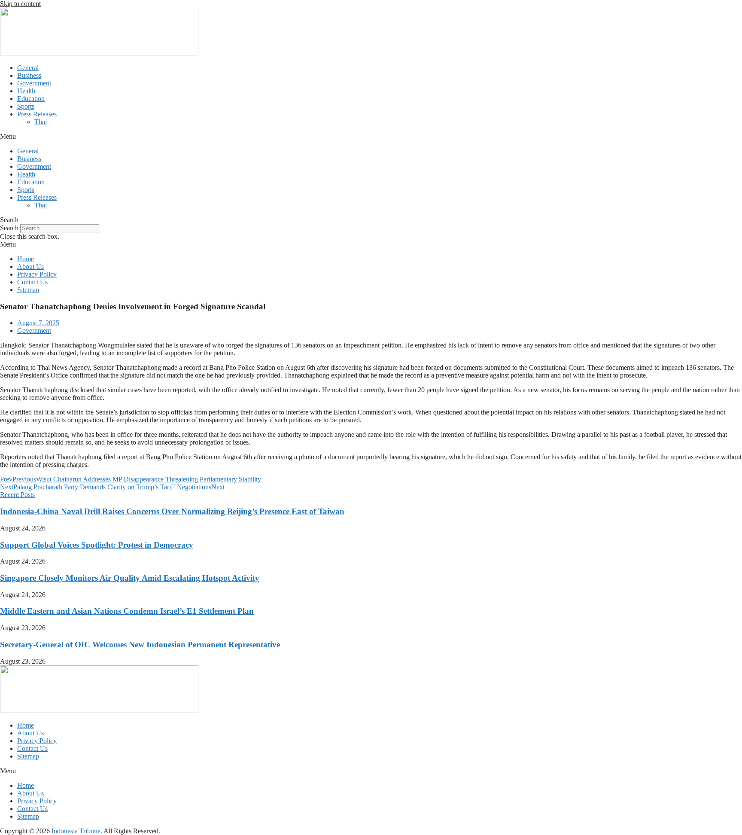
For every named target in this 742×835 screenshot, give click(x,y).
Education (31, 98)
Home (25, 258)
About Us (30, 266)
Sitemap (28, 289)
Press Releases (37, 114)
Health (26, 90)
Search (9, 228)
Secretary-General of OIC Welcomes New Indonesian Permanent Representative (140, 644)
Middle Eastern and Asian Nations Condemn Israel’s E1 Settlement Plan (127, 611)
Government (34, 83)
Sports (25, 106)
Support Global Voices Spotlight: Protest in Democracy (96, 544)
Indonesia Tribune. (77, 831)
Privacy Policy (37, 274)
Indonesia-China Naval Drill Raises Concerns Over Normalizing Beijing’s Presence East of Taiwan (172, 511)
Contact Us (32, 282)
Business (29, 75)
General (28, 67)
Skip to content (20, 3)
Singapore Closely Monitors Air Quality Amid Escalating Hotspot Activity (129, 577)
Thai (40, 121)
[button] (371, 136)
